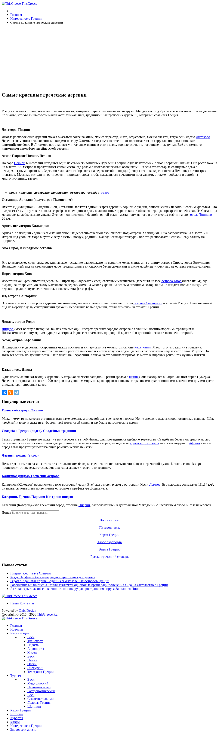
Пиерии (84, 505)
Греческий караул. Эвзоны (22, 410)
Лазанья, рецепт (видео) (20, 455)
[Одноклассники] (10, 392)
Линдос (8, 329)
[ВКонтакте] (4, 392)
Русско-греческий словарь (109, 556)
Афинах (194, 443)
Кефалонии (142, 347)
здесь (105, 192)
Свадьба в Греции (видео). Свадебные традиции (39, 431)
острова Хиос (171, 281)
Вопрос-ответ (110, 520)
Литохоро (203, 137)
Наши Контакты (22, 603)
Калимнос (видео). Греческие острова (30, 476)
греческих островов (144, 443)
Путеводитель (109, 527)
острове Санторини (147, 303)
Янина (134, 377)
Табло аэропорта (109, 542)
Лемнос (154, 484)
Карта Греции (109, 535)
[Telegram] (16, 392)
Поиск (6, 512)
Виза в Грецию (109, 549)
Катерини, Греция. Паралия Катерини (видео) (37, 496)
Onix (27, 610)
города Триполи (200, 214)
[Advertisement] (109, 58)
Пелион (19, 163)
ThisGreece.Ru (47, 614)
